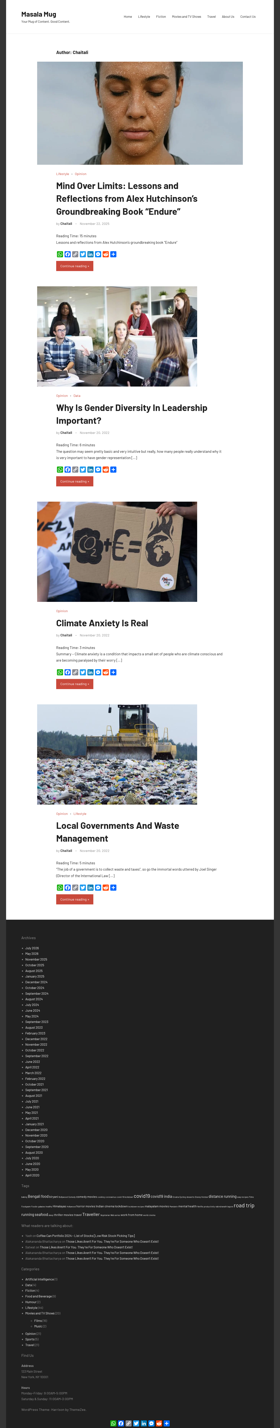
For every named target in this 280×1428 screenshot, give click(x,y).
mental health (187, 1206)
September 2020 (37, 1147)
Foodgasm (26, 1206)
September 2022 (36, 1056)
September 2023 (36, 1022)
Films (251, 1197)
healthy (49, 1206)
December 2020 (36, 1130)
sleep (51, 1215)
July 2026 (32, 948)
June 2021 (32, 1107)
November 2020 (36, 1135)
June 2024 (32, 1010)
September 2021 (36, 1090)
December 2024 (36, 982)
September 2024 (36, 993)
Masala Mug (38, 14)
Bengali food (38, 1196)
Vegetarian (105, 1215)
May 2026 (31, 953)
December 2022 (36, 1039)
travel (78, 1215)
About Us (228, 16)
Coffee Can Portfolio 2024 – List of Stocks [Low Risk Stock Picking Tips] (86, 1235)
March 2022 (33, 1073)
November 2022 (36, 1044)
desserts (190, 1197)
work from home (132, 1215)
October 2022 (34, 1050)
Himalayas (59, 1206)
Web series (115, 1215)
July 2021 (31, 1101)
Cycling (182, 1197)
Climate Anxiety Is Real (102, 622)
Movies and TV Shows (186, 16)
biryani (53, 1196)
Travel (211, 16)
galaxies (41, 1206)
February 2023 (35, 1033)
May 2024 (31, 1016)
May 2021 (31, 1112)
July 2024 (32, 1005)
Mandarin (174, 1206)
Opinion (80, 174)
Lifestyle (144, 16)
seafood (41, 1214)
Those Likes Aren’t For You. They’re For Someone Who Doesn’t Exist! (112, 1241)
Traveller (91, 1214)
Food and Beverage (38, 1296)
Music (38, 1326)
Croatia (176, 1197)
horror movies (85, 1206)
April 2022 (32, 1067)
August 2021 (33, 1095)
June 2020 (32, 1164)
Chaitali (66, 223)
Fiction (161, 16)
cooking (101, 1197)
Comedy (72, 1197)
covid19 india (161, 1196)
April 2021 (32, 1118)
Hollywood (71, 1206)
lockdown (121, 1206)
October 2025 (34, 965)
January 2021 (34, 1124)
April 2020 (32, 1175)
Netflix (200, 1206)
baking (24, 1197)
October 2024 (34, 988)
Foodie (34, 1206)
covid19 (142, 1196)
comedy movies (86, 1196)
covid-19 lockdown (125, 1197)
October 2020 (34, 1141)
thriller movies (63, 1215)
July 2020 (32, 1158)
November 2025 (36, 959)
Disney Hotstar (201, 1197)
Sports (29, 1339)
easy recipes (242, 1197)
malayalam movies (157, 1206)
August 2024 (34, 999)
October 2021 (34, 1084)
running (27, 1214)
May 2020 (32, 1169)
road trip (244, 1205)
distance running (223, 1196)
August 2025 (34, 971)
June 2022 (32, 1061)
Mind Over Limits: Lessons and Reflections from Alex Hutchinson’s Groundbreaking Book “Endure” (127, 198)
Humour (30, 1302)
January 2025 (34, 976)
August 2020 (34, 1152)
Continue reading (73, 266)
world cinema (149, 1215)
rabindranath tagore (224, 1206)
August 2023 (34, 1027)
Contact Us (248, 16)
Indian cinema (105, 1206)
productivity (209, 1206)
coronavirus (110, 1197)
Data (77, 395)
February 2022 (35, 1078)
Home (128, 16)
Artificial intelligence (39, 1279)
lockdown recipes (136, 1206)
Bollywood (63, 1197)
